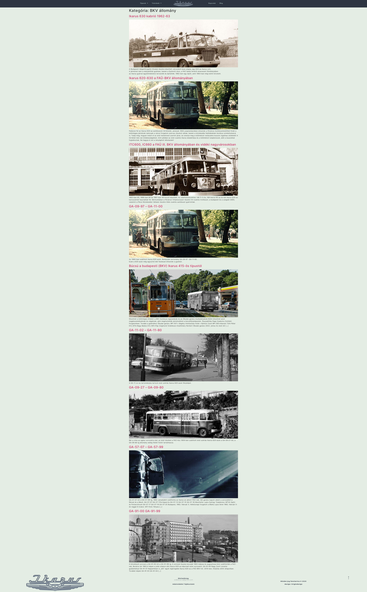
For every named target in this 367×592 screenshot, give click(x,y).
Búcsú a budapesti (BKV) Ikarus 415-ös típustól (165, 266)
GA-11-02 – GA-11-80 (145, 330)
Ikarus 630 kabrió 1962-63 (149, 16)
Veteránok (156, 3)
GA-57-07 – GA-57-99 (146, 447)
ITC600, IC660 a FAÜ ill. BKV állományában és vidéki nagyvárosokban (182, 144)
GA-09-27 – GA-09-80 (146, 387)
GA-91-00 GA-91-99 (144, 511)
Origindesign (296, 584)
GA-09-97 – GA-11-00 (146, 206)
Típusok (143, 3)
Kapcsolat (212, 3)
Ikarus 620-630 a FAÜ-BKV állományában (161, 78)
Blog (221, 3)
